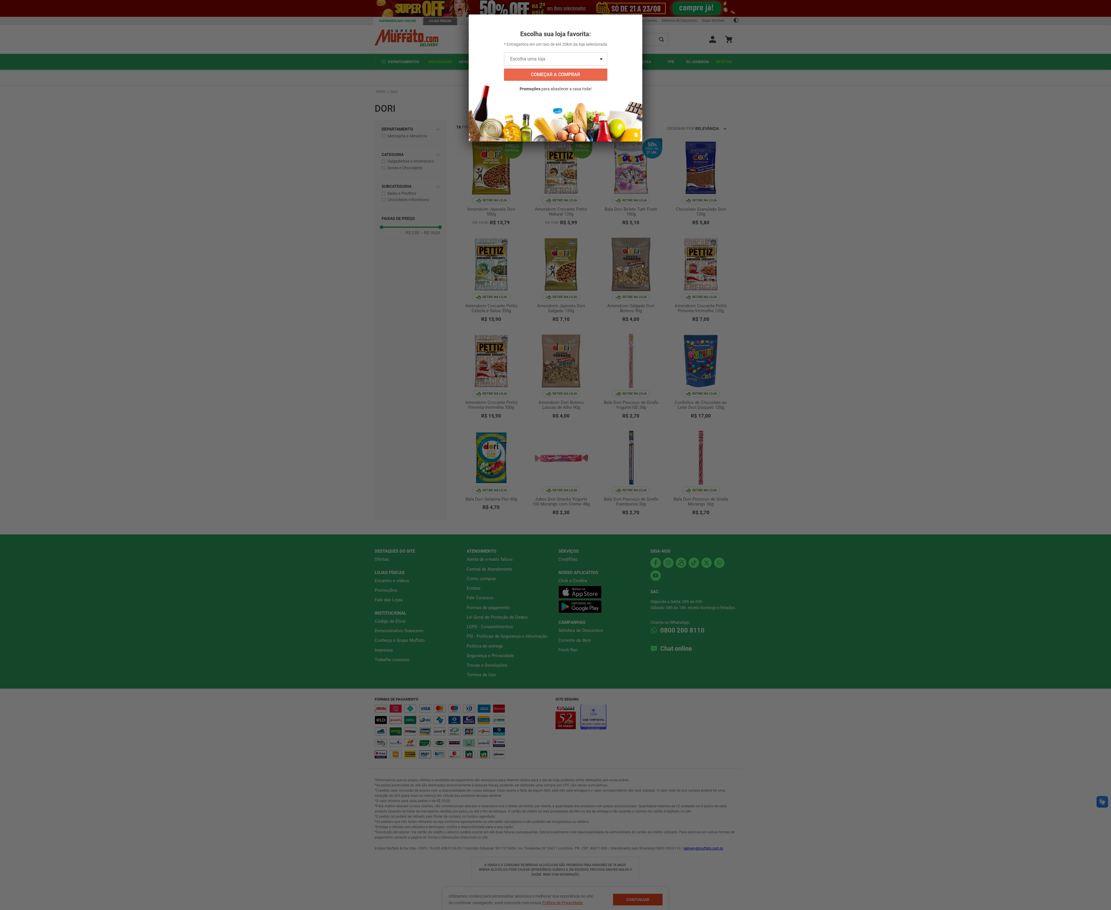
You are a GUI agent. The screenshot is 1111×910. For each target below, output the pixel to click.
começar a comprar (555, 74)
